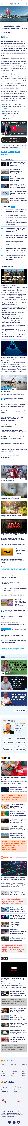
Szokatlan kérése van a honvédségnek (8, 390)
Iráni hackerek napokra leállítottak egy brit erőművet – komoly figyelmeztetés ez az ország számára (13, 359)
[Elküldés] (7, 37)
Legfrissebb (14, 1071)
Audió (12, 1073)
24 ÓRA (13, 207)
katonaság (5, 154)
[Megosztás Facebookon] (2, 37)
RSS (5, 1116)
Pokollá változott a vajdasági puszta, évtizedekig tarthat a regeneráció (11, 498)
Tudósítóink (24, 1064)
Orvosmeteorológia (5, 1089)
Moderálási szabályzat (13, 1114)
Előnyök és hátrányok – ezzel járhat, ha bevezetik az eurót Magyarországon (20, 602)
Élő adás (9, 738)
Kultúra (13, 1066)
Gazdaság (3, 1068)
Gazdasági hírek (4, 1091)
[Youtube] (18, 1122)
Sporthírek (16, 1089)
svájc (17, 151)
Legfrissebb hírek (18, 1086)
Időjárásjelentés (17, 1087)
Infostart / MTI (5, 32)
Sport (12, 1068)
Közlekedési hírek (5, 1087)
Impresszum (11, 1113)
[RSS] (9, 1122)
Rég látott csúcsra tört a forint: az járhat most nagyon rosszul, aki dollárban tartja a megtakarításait (13, 879)
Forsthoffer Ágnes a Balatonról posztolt (13, 544)
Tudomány (13, 1064)
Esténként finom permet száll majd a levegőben (11, 516)
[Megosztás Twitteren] (4, 37)
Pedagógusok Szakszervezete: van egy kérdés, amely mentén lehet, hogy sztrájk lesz (14, 569)
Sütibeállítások (10, 1116)
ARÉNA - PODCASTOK (6, 1)
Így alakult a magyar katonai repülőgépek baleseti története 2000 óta (13, 331)
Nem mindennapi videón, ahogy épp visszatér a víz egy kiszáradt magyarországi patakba (12, 419)
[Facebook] (14, 1122)
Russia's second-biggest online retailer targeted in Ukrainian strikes (13, 1002)
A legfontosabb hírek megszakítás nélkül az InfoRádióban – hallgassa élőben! (12, 534)
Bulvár (2, 1071)
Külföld (9, 146)
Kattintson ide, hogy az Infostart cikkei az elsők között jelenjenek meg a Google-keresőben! (14, 140)
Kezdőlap (4, 146)
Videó (12, 1075)
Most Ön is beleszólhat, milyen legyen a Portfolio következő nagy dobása (12, 901)
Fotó (23, 1071)
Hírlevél (23, 1073)
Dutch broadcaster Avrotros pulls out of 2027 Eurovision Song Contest (13, 1048)
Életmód (23, 1068)
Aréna (15, 1091)
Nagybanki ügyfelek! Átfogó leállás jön (12, 595)
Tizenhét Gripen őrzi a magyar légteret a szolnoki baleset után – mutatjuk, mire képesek (14, 309)
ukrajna (4, 151)
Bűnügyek (3, 1073)
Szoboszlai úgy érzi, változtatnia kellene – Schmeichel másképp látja (12, 479)
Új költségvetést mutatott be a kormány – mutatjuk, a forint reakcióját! (14, 798)
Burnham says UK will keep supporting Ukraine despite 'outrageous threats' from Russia (13, 980)
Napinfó (3, 1075)
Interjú (23, 1066)
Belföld (2, 1064)
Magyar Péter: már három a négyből (13, 395)
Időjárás (23, 1075)
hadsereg (11, 151)
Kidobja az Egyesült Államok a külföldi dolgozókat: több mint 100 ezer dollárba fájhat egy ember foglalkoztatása (13, 846)
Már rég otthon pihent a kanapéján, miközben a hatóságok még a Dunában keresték (12, 561)
